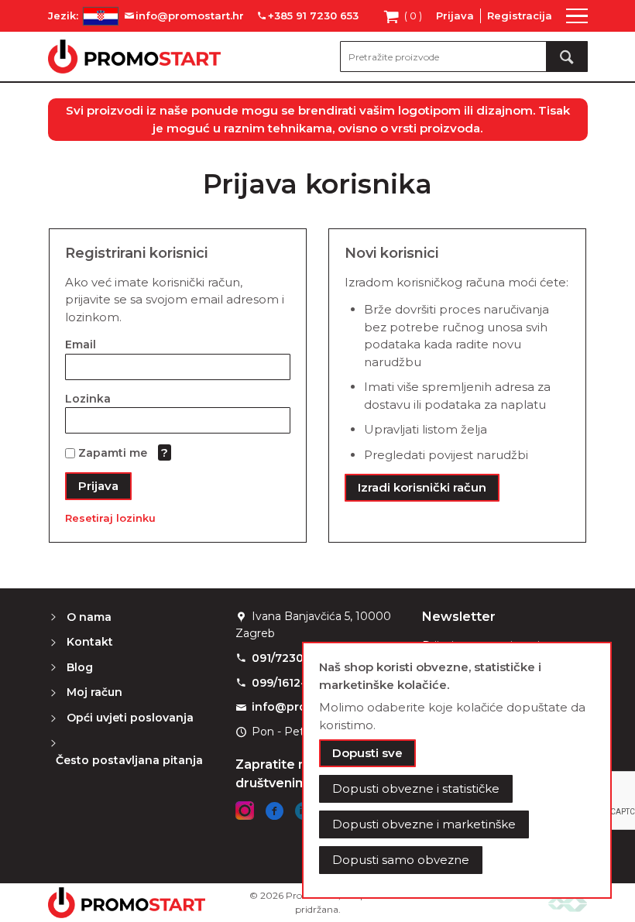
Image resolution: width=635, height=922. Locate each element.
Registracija (519, 15)
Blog (80, 667)
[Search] (567, 56)
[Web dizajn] (567, 903)
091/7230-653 (290, 658)
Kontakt (90, 642)
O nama (89, 617)
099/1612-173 (288, 683)
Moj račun (94, 692)
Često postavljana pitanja (129, 760)
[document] (457, 770)
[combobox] (464, 56)
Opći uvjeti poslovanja (130, 718)
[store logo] (134, 56)
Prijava (455, 15)
